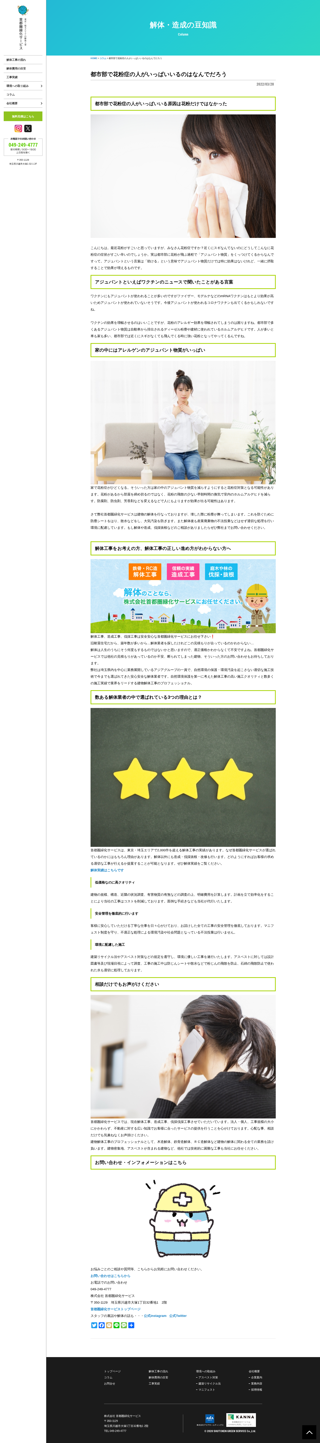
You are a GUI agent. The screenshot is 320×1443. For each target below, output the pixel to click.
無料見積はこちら (23, 116)
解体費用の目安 (16, 68)
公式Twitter (178, 1316)
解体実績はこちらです (107, 870)
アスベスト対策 (208, 1377)
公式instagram (155, 1316)
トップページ (112, 1371)
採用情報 (256, 1389)
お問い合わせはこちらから (111, 1276)
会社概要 (254, 1371)
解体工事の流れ (16, 59)
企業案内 (256, 1377)
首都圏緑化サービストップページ (116, 1309)
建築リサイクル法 (210, 1383)
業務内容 (256, 1383)
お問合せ (109, 1383)
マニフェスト (207, 1389)
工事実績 (12, 77)
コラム (10, 94)
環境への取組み (206, 1371)
